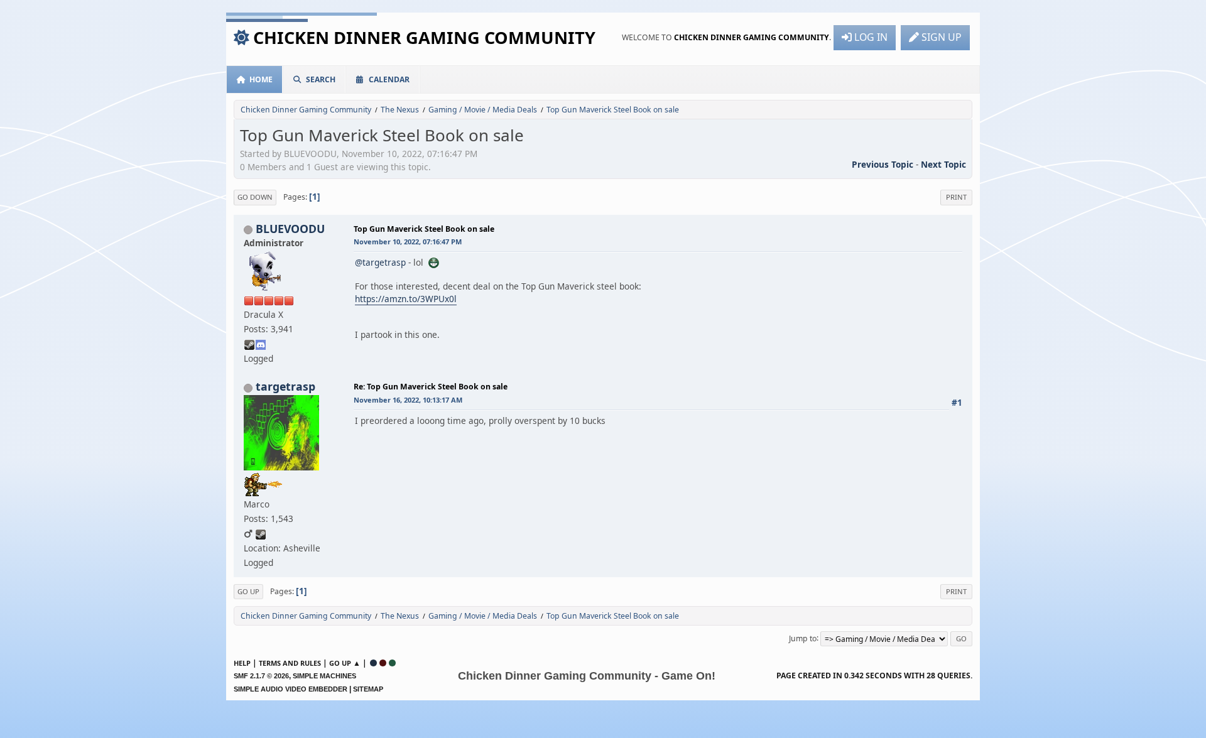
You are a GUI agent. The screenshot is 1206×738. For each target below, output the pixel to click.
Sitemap (368, 689)
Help (242, 663)
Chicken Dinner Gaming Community (424, 37)
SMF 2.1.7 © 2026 (261, 676)
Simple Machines (324, 676)
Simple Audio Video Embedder (290, 689)
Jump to (803, 637)
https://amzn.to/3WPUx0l (406, 299)
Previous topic (882, 164)
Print (956, 197)
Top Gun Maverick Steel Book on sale (424, 229)
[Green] (392, 663)
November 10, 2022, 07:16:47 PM (408, 241)
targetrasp (285, 386)
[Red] (383, 663)
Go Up (248, 591)
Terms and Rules (290, 663)
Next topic (943, 164)
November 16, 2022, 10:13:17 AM (408, 399)
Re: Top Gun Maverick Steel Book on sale (431, 386)
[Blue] (373, 663)
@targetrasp (380, 262)
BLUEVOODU (290, 228)
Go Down (255, 197)
